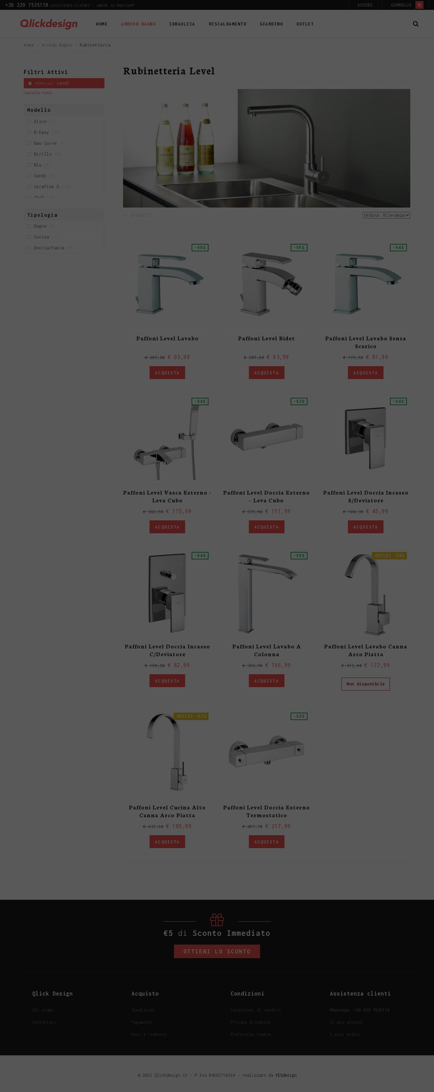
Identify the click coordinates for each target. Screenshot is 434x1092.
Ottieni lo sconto (275, 120)
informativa (182, 151)
